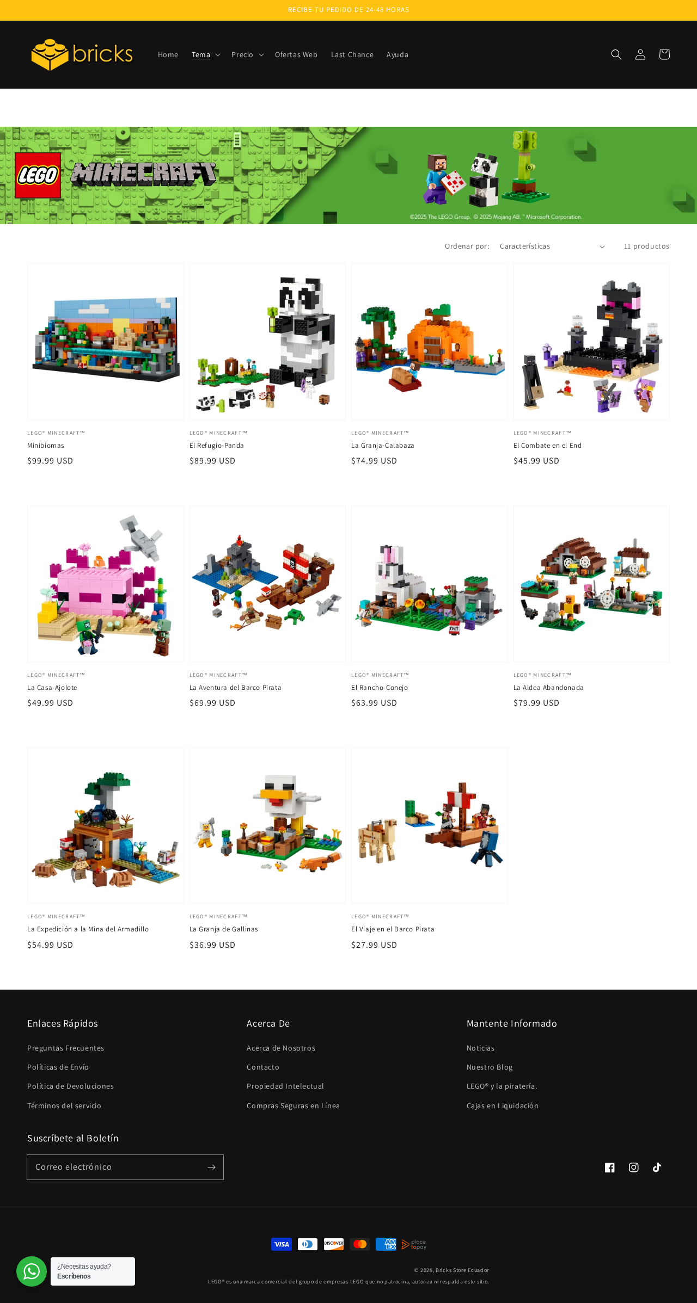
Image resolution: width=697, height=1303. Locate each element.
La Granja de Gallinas (224, 929)
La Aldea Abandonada (548, 687)
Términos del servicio (64, 1105)
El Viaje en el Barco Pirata (393, 929)
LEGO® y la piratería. (502, 1086)
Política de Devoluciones (70, 1086)
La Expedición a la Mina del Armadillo (88, 929)
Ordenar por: (467, 246)
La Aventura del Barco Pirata (235, 687)
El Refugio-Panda (217, 445)
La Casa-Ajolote (52, 687)
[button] (205, 54)
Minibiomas (45, 445)
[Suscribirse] (211, 1167)
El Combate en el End (547, 445)
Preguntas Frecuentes (66, 1048)
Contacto (263, 1067)
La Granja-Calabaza (383, 445)
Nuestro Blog (490, 1067)
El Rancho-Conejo (379, 687)
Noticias (481, 1048)
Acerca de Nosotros (281, 1048)
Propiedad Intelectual (286, 1086)
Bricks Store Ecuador (462, 1270)
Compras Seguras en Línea (293, 1105)
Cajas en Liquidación (503, 1105)
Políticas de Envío (58, 1067)
